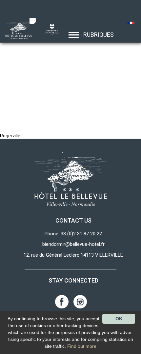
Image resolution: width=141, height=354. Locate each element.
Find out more (81, 346)
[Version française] (131, 24)
